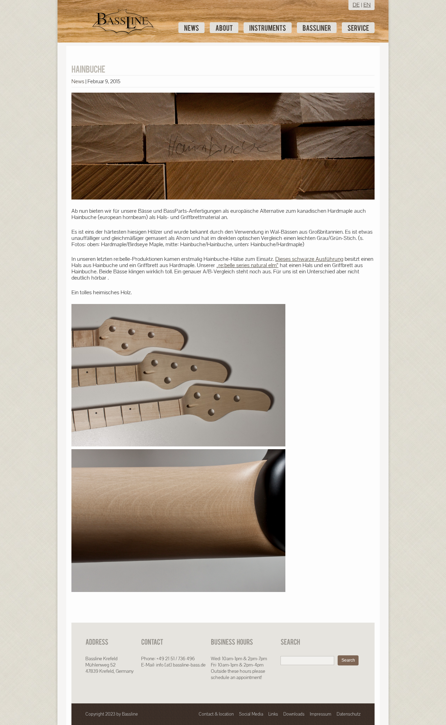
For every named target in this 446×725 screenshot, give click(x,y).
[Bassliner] (317, 27)
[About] (224, 27)
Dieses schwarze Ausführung (309, 259)
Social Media (251, 714)
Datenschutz (349, 714)
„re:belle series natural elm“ (247, 265)
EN (367, 4)
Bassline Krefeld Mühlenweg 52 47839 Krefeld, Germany (109, 664)
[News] (191, 27)
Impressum (320, 714)
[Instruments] (268, 27)
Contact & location (216, 714)
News (77, 81)
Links (273, 714)
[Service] (358, 27)
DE (356, 4)
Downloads (294, 714)
